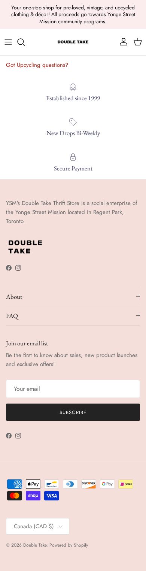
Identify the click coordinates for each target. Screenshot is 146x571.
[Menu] (8, 42)
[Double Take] (73, 42)
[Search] (24, 42)
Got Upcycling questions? (37, 65)
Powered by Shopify (68, 545)
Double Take (34, 545)
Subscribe (73, 412)
